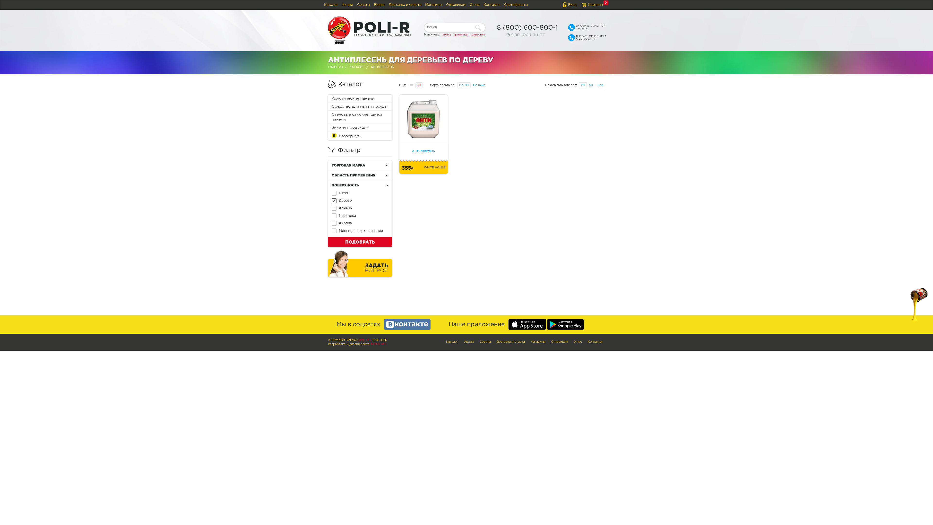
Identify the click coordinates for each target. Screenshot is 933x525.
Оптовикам (456, 4)
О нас (475, 4)
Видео (379, 4)
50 (591, 85)
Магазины (433, 4)
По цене (479, 85)
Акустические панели (353, 98)
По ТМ (464, 85)
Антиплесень (423, 151)
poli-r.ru (365, 340)
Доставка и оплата (405, 4)
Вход (572, 4)
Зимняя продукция (350, 127)
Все (600, 85)
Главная (335, 67)
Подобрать (360, 241)
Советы (363, 4)
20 (583, 85)
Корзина (595, 4)
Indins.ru (377, 344)
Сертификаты (516, 4)
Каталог (331, 4)
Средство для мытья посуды (360, 106)
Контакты (492, 4)
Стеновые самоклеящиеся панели (357, 117)
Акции (347, 4)
